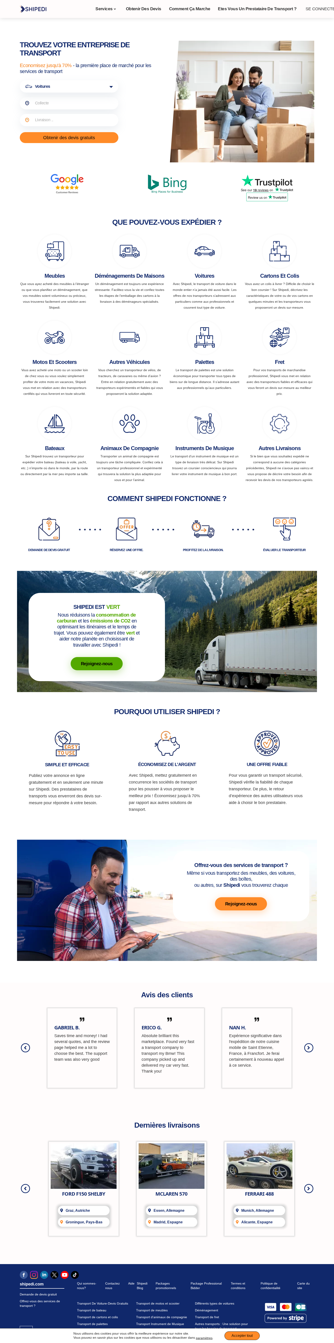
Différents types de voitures (214, 1303)
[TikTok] (75, 1275)
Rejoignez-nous (97, 663)
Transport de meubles (152, 1310)
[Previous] (25, 1047)
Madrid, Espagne (168, 1222)
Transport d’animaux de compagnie (161, 1317)
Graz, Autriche (78, 1210)
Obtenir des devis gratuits (69, 137)
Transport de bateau (91, 1310)
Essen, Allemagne (169, 1210)
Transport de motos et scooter (157, 1303)
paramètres (204, 1338)
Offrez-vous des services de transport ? (40, 1303)
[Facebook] (24, 1275)
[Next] (308, 1047)
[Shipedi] (32, 9)
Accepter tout (242, 1336)
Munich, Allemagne (257, 1210)
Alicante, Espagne (257, 1222)
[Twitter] (54, 1275)
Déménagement (206, 1310)
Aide (131, 1283)
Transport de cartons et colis (97, 1317)
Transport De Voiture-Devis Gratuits (102, 1303)
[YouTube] (65, 1275)
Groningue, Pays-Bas (84, 1222)
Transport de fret (207, 1317)
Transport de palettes (92, 1324)
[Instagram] (34, 1275)
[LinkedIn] (44, 1275)
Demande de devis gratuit (38, 1294)
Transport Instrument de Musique (160, 1324)
